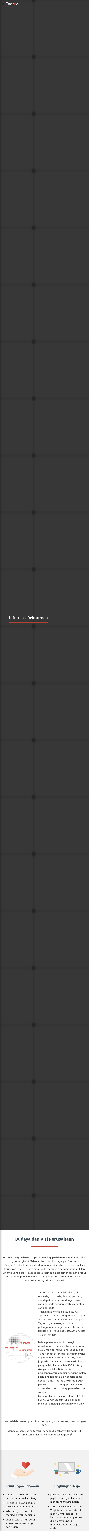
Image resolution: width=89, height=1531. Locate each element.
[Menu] (3, 4)
